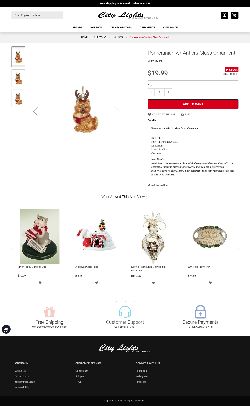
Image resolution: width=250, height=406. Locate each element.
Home (84, 37)
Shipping (80, 376)
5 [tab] (134, 301)
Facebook (141, 370)
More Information (158, 185)
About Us (20, 370)
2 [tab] (120, 301)
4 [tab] (129, 301)
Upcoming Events (25, 381)
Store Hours (22, 376)
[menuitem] (78, 27)
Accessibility (22, 387)
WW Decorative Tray (199, 266)
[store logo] (128, 15)
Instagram (142, 376)
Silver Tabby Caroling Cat (32, 266)
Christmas (100, 37)
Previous (13, 248)
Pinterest (141, 381)
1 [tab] (116, 301)
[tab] (193, 120)
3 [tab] (125, 301)
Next (237, 248)
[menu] (125, 27)
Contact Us (81, 370)
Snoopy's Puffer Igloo (86, 266)
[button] (224, 15)
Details (152, 120)
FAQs (78, 381)
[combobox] (37, 15)
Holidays (118, 37)
